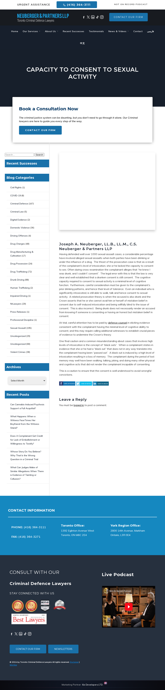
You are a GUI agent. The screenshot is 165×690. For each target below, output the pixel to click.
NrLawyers (15, 303)
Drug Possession (19, 263)
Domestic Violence (20, 227)
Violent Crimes (17, 352)
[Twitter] (88, 17)
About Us (51, 31)
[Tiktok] (97, 17)
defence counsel (117, 322)
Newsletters (63, 649)
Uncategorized (18, 336)
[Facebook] (84, 17)
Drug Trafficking (18, 271)
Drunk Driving (17, 279)
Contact (138, 31)
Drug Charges (17, 243)
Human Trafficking (20, 287)
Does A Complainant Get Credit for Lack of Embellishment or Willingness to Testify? (26, 439)
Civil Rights (16, 187)
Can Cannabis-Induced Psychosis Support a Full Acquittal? (27, 406)
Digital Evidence (18, 219)
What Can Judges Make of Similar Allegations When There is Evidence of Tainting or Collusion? (27, 473)
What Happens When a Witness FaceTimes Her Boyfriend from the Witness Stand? (24, 422)
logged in (79, 405)
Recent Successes (73, 31)
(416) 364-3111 (78, 4)
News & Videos (117, 31)
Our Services (31, 31)
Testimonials (96, 31)
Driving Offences (19, 235)
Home (14, 31)
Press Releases (18, 311)
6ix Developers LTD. (92, 684)
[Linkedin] (93, 17)
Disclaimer (74, 662)
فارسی (150, 31)
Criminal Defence (19, 203)
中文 (82, 43)
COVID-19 (15, 195)
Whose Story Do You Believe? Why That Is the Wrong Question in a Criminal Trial (25, 455)
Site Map (13, 665)
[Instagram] (102, 17)
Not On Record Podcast (131, 4)
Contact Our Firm (128, 17)
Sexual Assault (18, 328)
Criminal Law (17, 211)
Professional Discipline (22, 319)
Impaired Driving (18, 295)
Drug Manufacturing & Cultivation (21, 253)
